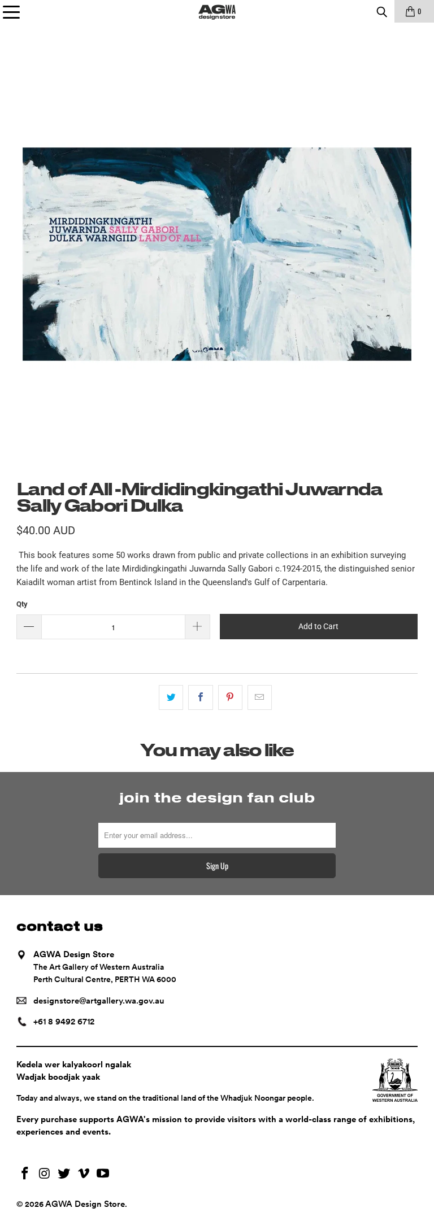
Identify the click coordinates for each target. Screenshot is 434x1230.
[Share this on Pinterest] (230, 697)
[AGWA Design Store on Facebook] (24, 1174)
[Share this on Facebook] (200, 697)
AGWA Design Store (85, 1204)
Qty (22, 604)
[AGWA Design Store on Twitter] (64, 1174)
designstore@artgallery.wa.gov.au (98, 1001)
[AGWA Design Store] (217, 11)
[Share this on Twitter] (171, 697)
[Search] (381, 11)
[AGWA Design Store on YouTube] (103, 1174)
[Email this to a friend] (260, 697)
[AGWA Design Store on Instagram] (44, 1174)
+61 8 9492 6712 (63, 1022)
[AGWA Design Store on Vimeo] (83, 1174)
